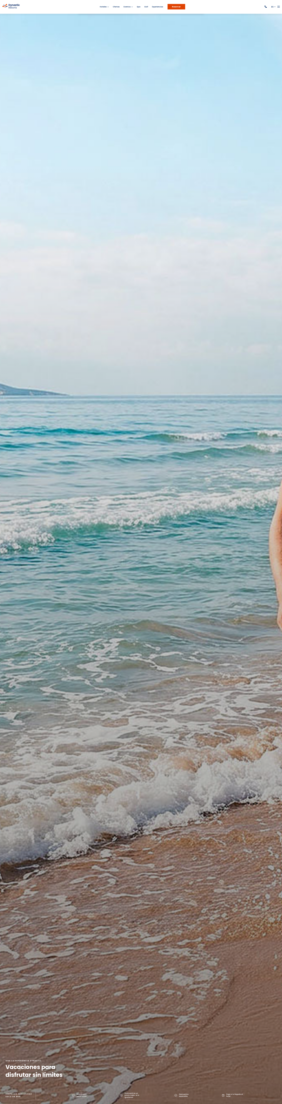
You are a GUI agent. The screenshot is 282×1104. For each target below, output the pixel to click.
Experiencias (158, 7)
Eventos (128, 7)
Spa (139, 7)
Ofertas (117, 7)
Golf (147, 7)
